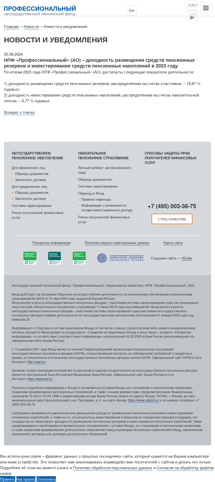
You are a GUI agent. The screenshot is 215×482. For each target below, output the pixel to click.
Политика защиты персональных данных (117, 242)
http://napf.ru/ (36, 361)
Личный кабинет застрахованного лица (104, 170)
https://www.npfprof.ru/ (143, 400)
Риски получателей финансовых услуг (38, 215)
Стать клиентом (172, 219)
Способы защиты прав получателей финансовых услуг (171, 158)
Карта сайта (173, 242)
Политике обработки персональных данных (112, 467)
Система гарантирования (31, 205)
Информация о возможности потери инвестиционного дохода (106, 207)
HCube (187, 258)
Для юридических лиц (29, 186)
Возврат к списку (19, 112)
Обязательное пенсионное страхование (103, 155)
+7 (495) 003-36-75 (172, 206)
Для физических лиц (28, 167)
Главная (11, 26)
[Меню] (206, 8)
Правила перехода (96, 199)
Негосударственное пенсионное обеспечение (37, 155)
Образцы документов (32, 173)
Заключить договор (30, 179)
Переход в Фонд (91, 193)
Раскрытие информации (52, 242)
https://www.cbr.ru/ (40, 378)
